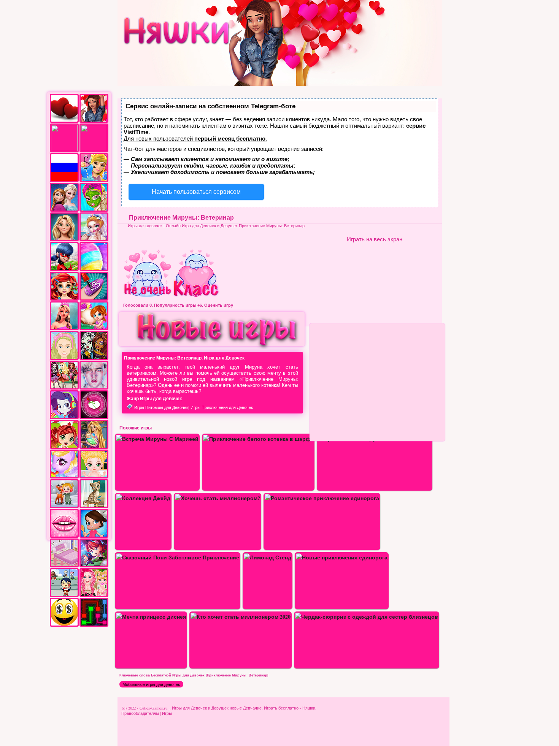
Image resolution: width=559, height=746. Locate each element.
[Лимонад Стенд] (267, 557)
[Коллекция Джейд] (143, 498)
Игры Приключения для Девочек (222, 407)
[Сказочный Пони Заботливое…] (177, 557)
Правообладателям (140, 713)
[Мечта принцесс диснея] (151, 617)
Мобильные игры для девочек (151, 684)
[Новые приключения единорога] (341, 557)
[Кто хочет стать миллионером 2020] (241, 617)
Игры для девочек (145, 225)
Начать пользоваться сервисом (196, 191)
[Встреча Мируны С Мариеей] (157, 439)
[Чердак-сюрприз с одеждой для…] (366, 617)
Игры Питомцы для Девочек (161, 407)
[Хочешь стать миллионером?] (217, 498)
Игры (167, 713)
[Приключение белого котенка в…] (258, 439)
